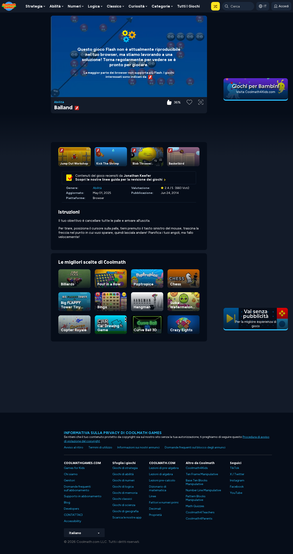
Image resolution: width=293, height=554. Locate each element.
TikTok (234, 468)
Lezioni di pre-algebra (164, 468)
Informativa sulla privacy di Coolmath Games (113, 433)
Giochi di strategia (125, 468)
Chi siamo (71, 474)
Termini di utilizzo (100, 447)
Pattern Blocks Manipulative (195, 498)
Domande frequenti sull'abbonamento (77, 488)
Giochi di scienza (123, 505)
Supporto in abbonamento (82, 496)
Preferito (189, 109)
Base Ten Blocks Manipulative (196, 482)
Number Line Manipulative (203, 490)
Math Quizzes (195, 506)
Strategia (34, 6)
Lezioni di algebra (161, 474)
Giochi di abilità (123, 474)
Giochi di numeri (123, 480)
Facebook (237, 486)
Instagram (237, 480)
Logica (94, 6)
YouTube (236, 493)
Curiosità (136, 6)
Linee (152, 496)
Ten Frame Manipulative (202, 474)
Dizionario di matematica (157, 488)
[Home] (9, 6)
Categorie (161, 6)
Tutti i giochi (188, 6)
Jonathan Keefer (137, 176)
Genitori (69, 480)
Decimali (155, 509)
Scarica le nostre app (127, 517)
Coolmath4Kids (197, 468)
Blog (67, 502)
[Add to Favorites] (189, 101)
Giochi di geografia (125, 511)
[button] (215, 6)
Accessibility (72, 521)
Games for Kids (74, 468)
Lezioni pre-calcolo (162, 480)
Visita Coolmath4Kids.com (255, 92)
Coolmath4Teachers (200, 512)
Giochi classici (122, 499)
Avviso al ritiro (73, 447)
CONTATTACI (73, 515)
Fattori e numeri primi (163, 502)
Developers (71, 509)
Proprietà (155, 515)
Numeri (74, 6)
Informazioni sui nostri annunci (138, 447)
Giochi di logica (123, 486)
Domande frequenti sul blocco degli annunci (195, 447)
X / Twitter (237, 474)
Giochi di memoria (124, 493)
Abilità (55, 6)
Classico (114, 6)
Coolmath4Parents (199, 518)
